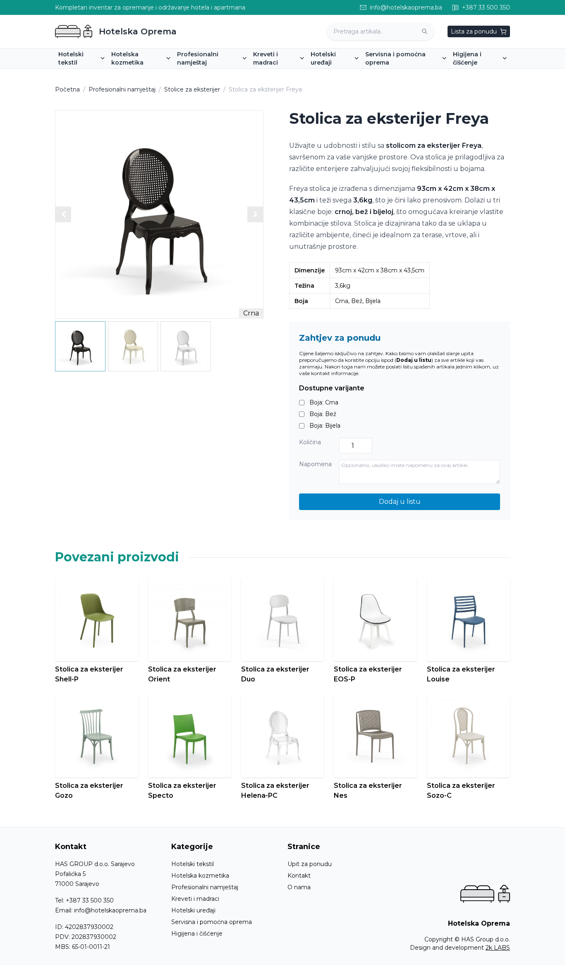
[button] (255, 214)
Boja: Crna (323, 402)
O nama (299, 887)
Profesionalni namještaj (122, 89)
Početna (67, 89)
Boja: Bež (322, 414)
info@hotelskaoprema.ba (110, 910)
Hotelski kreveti (279, 74)
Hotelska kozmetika (200, 875)
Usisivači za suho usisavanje (495, 74)
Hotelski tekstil (192, 864)
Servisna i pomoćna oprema (211, 922)
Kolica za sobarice (394, 74)
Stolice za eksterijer (192, 89)
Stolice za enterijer (207, 74)
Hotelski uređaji (193, 910)
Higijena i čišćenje (197, 933)
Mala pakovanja (137, 74)
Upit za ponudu (309, 864)
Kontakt (299, 875)
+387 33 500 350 (90, 900)
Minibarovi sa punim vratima (354, 74)
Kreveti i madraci (195, 898)
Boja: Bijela (324, 425)
